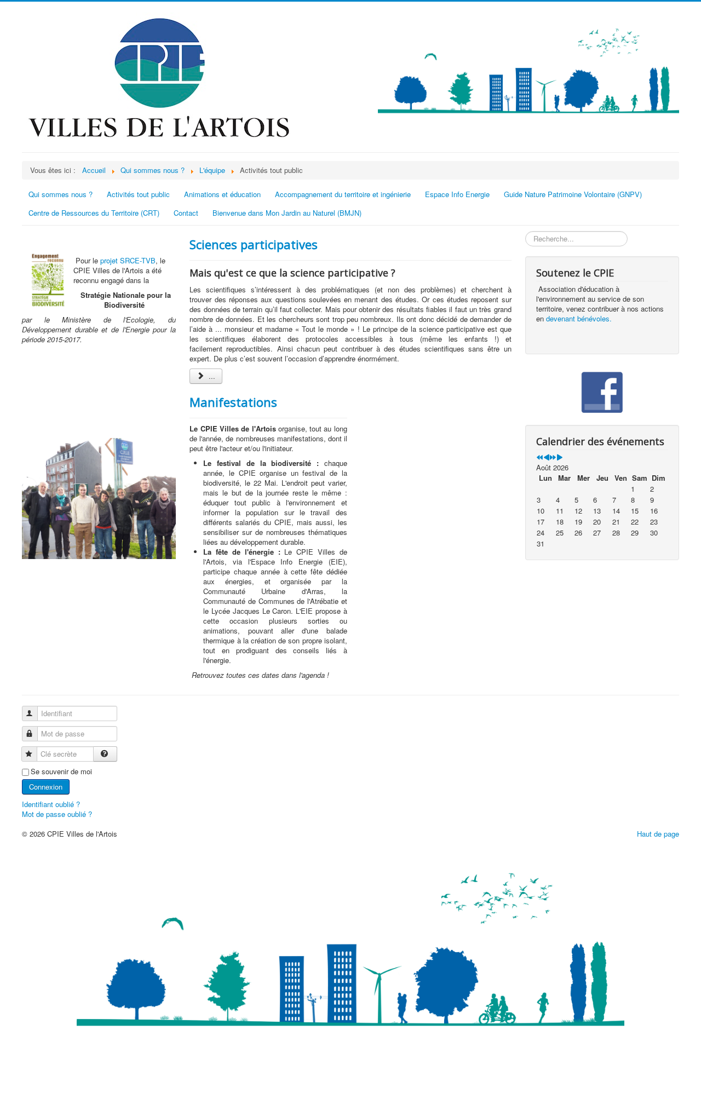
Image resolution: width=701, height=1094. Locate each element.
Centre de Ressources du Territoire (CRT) (93, 213)
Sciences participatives (253, 244)
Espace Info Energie (457, 194)
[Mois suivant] (559, 457)
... (210, 376)
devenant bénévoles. (579, 318)
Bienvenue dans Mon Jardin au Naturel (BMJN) (286, 213)
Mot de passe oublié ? (57, 814)
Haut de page (658, 833)
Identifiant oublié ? (51, 804)
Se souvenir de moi (61, 771)
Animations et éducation (222, 194)
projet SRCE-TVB (128, 260)
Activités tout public (138, 194)
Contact (186, 213)
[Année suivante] (552, 457)
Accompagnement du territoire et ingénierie (343, 194)
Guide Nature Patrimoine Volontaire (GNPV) (573, 194)
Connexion (45, 786)
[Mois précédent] (546, 457)
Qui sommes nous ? (60, 194)
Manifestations (233, 402)
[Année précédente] (539, 457)
